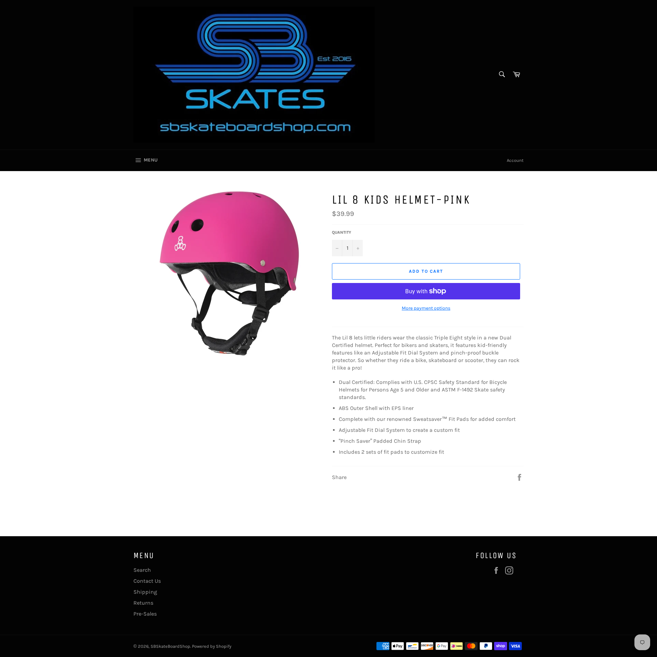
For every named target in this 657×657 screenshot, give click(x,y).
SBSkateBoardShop (170, 646)
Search (142, 570)
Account (515, 160)
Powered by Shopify (211, 646)
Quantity (341, 232)
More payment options (426, 308)
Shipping (145, 592)
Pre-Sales (145, 613)
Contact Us (147, 581)
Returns (143, 603)
